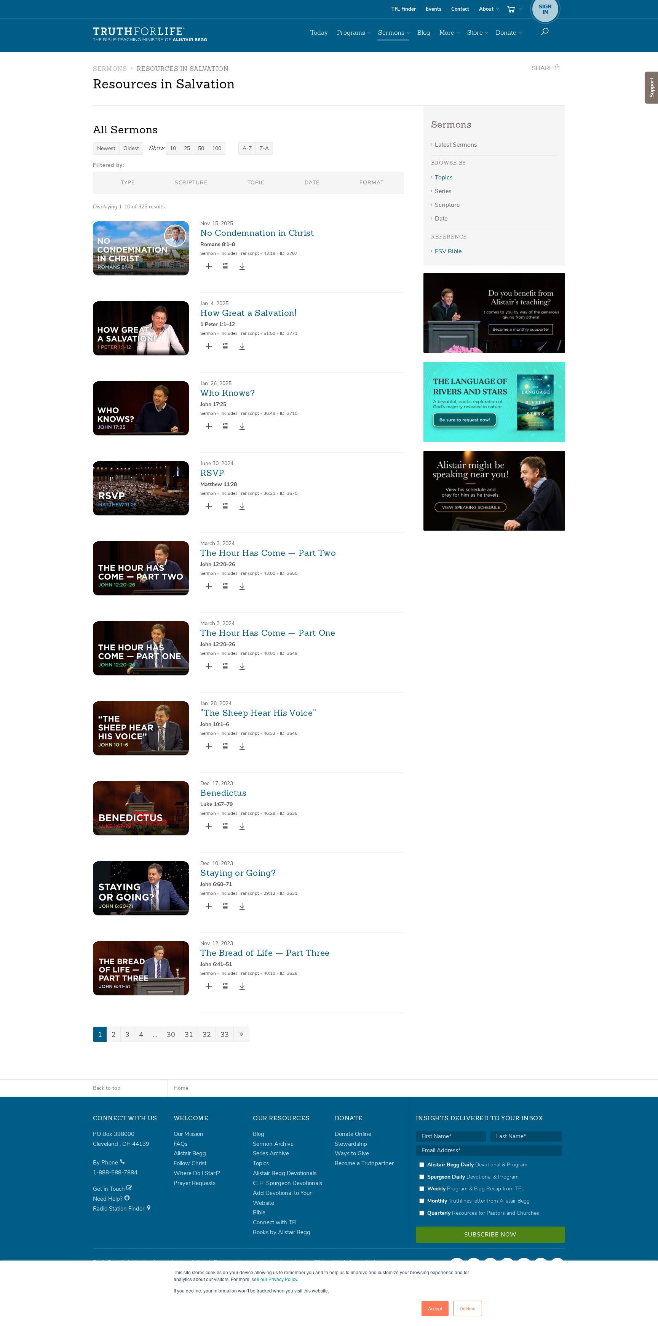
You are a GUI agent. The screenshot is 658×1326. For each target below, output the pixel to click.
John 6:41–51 (216, 964)
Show (156, 148)
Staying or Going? (238, 873)
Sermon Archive (273, 1144)
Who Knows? (227, 393)
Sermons (391, 33)
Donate (506, 33)
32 (207, 1034)
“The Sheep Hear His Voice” (258, 713)
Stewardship (351, 1144)
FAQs (180, 1144)
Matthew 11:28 (218, 484)
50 (201, 148)
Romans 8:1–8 (217, 244)
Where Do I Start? (197, 1173)
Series (443, 191)
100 (216, 148)
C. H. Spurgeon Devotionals (287, 1183)
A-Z (247, 148)
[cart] (514, 9)
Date (441, 218)
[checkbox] (489, 1189)
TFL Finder (403, 9)
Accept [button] (435, 1308)
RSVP (212, 473)
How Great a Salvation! (248, 313)
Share (543, 68)
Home (181, 1088)
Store (475, 33)
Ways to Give (352, 1153)
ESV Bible (448, 251)
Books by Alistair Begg (281, 1232)
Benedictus (223, 793)
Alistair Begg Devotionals (284, 1173)
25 (187, 148)
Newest (106, 148)
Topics (444, 177)
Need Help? (108, 1199)
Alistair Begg (190, 1153)
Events (433, 9)
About (486, 9)
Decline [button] (468, 1308)
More (446, 33)
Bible (259, 1212)
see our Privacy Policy (274, 1279)
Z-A (264, 148)
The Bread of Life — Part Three (265, 953)
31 (189, 1034)
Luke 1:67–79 (216, 804)
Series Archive (271, 1153)
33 (224, 1034)
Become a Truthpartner (364, 1163)
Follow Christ (190, 1163)
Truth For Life (150, 34)
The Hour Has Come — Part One (267, 633)
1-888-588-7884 (115, 1172)
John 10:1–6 (214, 724)
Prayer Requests (195, 1183)
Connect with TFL (275, 1222)
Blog (423, 33)
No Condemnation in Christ (257, 233)
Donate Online (353, 1134)
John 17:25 (213, 404)
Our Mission (188, 1134)
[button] (225, 266)
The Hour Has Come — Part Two (268, 553)
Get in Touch (109, 1189)
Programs (351, 33)
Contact (460, 9)
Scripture (447, 205)
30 (171, 1034)
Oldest (131, 148)
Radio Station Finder (119, 1208)
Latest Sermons (456, 145)
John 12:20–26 (217, 564)
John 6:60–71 (216, 884)
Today (319, 33)
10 (173, 148)
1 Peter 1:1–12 (217, 324)
